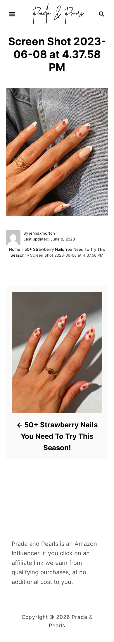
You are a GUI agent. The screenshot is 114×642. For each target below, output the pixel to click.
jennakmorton (42, 233)
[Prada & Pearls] (57, 13)
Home (14, 249)
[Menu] (12, 14)
